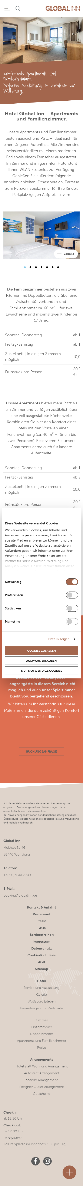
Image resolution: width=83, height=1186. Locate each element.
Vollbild (68, 253)
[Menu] (7, 8)
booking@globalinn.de (20, 895)
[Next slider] (25, 267)
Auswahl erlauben (41, 660)
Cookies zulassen (41, 650)
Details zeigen (58, 639)
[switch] (72, 595)
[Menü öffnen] (69, 1172)
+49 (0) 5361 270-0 (17, 875)
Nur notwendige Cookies (41, 670)
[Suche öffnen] (18, 8)
